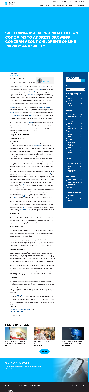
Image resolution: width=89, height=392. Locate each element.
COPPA (24, 195)
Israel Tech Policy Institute (23, 385)
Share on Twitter (15, 75)
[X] (72, 385)
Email (6, 373)
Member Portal (79, 5)
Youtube (76, 385)
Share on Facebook (10, 75)
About (41, 5)
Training (64, 1)
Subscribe (70, 1)
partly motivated (29, 122)
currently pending (18, 294)
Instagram (83, 385)
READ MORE (8, 345)
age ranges (22, 184)
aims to (44, 91)
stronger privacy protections (44, 107)
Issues (48, 5)
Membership (69, 5)
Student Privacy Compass (35, 385)
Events (58, 1)
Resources (60, 5)
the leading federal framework (29, 94)
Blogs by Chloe (46, 81)
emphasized (20, 106)
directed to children (38, 145)
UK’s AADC (25, 207)
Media (54, 1)
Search (82, 1)
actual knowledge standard (24, 209)
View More (44, 351)
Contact (76, 1)
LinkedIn (79, 385)
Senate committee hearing (21, 125)
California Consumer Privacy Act (46, 173)
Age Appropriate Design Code (31, 91)
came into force (32, 115)
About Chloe (45, 80)
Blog (53, 5)
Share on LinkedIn (12, 75)
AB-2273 (19, 86)
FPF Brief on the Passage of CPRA (18, 310)
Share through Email (18, 75)
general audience (15, 197)
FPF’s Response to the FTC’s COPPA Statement (21, 309)
